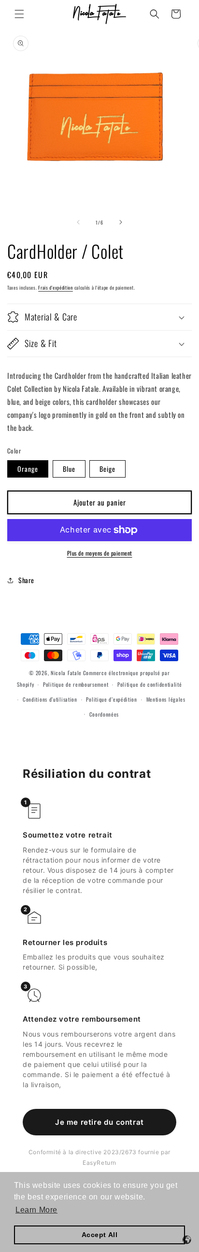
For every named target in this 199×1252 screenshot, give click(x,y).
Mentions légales (165, 699)
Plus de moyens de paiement (99, 553)
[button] (19, 14)
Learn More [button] (36, 1210)
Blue (69, 469)
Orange (27, 469)
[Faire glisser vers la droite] (120, 222)
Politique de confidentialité (149, 684)
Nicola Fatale (66, 673)
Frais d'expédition (55, 287)
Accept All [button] (100, 1235)
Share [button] (26, 580)
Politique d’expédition (111, 699)
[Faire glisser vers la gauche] (78, 222)
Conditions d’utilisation (50, 699)
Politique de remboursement (75, 684)
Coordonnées (104, 714)
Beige (107, 469)
